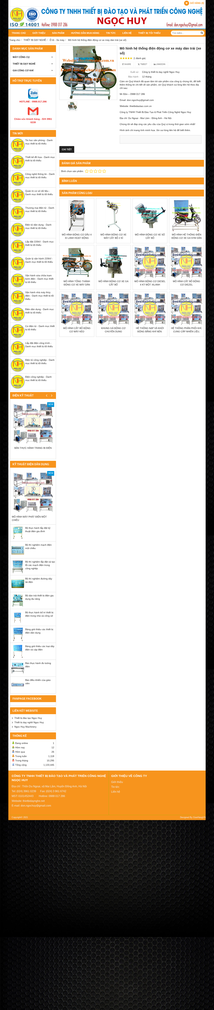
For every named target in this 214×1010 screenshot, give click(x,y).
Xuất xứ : (135, 72)
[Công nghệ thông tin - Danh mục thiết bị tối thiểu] (17, 185)
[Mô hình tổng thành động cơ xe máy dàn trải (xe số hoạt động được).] (76, 262)
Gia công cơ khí (23, 70)
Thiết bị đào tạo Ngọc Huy (28, 718)
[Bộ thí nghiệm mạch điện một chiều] (17, 555)
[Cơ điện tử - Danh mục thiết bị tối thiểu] (17, 337)
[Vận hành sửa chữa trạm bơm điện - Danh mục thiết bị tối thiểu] (17, 286)
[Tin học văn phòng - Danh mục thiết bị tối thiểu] (17, 151)
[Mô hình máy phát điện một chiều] (33, 492)
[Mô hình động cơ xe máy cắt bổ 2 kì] (113, 215)
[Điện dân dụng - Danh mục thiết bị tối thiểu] (17, 320)
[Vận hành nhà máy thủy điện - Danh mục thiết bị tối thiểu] (17, 303)
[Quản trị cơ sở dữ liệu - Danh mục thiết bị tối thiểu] (17, 201)
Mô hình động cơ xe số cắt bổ (150, 236)
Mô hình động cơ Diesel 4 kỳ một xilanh (150, 283)
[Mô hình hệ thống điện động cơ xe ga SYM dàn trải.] (186, 215)
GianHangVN (199, 817)
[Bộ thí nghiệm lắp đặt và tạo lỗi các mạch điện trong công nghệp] (17, 572)
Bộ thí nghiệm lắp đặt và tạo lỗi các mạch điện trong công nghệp (40, 565)
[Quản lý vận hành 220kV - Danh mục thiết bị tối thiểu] (17, 269)
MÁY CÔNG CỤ (21, 57)
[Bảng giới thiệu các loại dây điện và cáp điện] (17, 657)
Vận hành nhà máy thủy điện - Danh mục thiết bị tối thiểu (39, 295)
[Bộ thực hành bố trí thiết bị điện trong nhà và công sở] (17, 623)
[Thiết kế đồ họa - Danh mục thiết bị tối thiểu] (17, 168)
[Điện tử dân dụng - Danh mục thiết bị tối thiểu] (17, 235)
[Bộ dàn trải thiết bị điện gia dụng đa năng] (17, 606)
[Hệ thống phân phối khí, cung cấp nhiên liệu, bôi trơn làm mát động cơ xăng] (186, 309)
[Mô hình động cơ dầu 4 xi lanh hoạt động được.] (76, 215)
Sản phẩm (58, 33)
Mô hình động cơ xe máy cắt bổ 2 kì (113, 236)
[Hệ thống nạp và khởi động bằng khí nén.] (150, 309)
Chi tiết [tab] (67, 149)
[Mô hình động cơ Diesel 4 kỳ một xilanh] (150, 262)
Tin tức (111, 33)
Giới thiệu (38, 33)
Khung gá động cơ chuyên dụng (113, 330)
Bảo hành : (134, 76)
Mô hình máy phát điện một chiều (29, 518)
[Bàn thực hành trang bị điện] (33, 423)
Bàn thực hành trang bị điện (33, 448)
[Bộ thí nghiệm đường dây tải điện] (17, 589)
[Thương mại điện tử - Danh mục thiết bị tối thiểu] (17, 218)
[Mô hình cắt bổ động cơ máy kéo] (76, 309)
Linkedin (160, 64)
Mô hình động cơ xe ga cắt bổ (113, 283)
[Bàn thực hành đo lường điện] (17, 674)
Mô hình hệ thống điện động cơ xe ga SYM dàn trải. (187, 238)
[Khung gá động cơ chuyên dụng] (113, 309)
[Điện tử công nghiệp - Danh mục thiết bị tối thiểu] (17, 370)
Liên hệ (127, 33)
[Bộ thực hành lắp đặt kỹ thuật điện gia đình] (17, 538)
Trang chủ (19, 33)
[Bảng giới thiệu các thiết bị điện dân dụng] (17, 640)
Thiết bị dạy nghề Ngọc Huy (29, 722)
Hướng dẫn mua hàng (85, 33)
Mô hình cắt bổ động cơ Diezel (186, 283)
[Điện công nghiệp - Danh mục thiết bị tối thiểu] (17, 387)
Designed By (186, 817)
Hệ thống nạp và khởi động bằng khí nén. (150, 330)
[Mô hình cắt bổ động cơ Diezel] (186, 262)
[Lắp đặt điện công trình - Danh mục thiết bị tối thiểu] (17, 354)
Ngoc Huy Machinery (25, 726)
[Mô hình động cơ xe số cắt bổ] (150, 215)
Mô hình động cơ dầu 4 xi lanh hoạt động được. (77, 238)
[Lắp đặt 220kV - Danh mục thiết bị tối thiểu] (17, 252)
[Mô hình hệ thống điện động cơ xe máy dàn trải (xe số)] (88, 72)
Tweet (143, 64)
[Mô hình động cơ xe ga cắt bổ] (113, 262)
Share (127, 64)
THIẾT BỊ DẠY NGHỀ (24, 63)
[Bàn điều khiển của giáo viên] (17, 691)
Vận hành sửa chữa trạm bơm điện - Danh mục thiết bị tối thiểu (39, 278)
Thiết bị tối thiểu (149, 33)
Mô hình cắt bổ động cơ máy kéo (76, 330)
